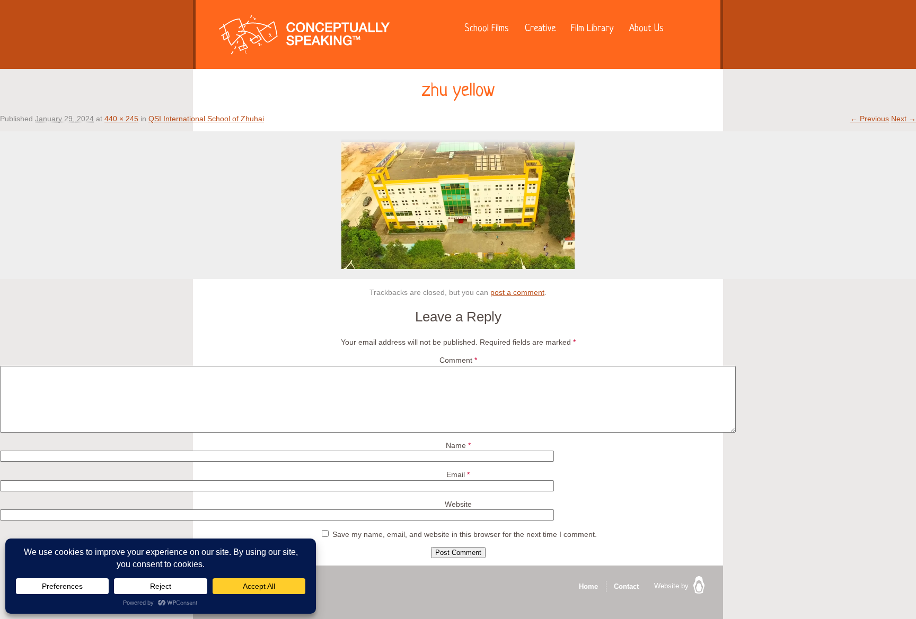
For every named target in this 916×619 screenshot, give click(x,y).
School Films (486, 29)
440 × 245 (121, 118)
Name (458, 445)
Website (458, 504)
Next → (903, 118)
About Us (646, 29)
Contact (626, 586)
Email (458, 474)
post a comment (517, 292)
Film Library (592, 29)
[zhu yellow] (458, 266)
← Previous (869, 118)
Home (588, 586)
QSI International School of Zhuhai (206, 118)
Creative (540, 29)
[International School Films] (304, 37)
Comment (458, 360)
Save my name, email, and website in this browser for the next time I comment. (464, 534)
